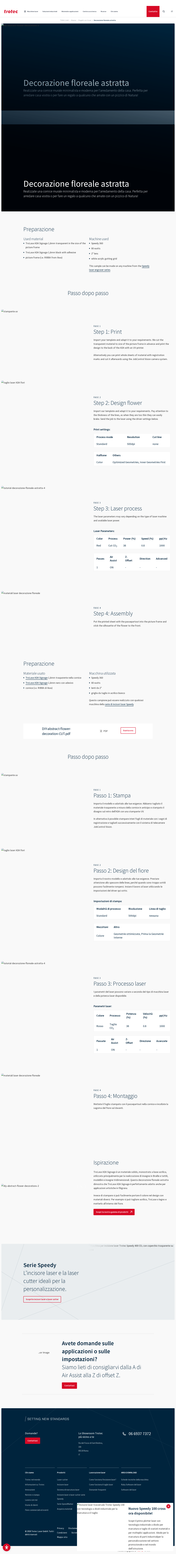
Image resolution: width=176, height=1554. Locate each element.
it (172, 11)
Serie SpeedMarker (65, 1504)
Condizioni (62, 1532)
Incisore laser (62, 1484)
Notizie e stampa (32, 1494)
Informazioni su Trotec (34, 1484)
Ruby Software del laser (131, 1484)
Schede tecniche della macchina (134, 1479)
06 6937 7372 (140, 1433)
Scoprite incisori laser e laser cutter (42, 1299)
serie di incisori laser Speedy (119, 704)
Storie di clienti (31, 1505)
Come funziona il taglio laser (101, 1484)
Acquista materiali (64, 1509)
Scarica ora (128, 730)
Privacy (60, 1528)
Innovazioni (30, 1489)
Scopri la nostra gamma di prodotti (112, 1212)
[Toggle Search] (164, 11)
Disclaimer (73, 1528)
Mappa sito (62, 1537)
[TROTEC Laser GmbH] (11, 11)
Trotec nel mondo (32, 1479)
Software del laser (128, 1489)
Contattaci (69, 1385)
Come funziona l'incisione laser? (102, 1479)
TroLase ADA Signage (37, 677)
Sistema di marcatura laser (68, 1489)
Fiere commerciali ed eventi (36, 1510)
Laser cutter (62, 1479)
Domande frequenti (97, 1489)
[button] (6, 1547)
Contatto (153, 11)
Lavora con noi (31, 1500)
